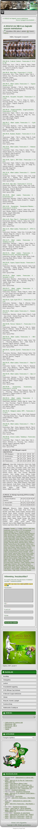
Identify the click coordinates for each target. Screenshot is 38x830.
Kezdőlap (6, 676)
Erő (18, 822)
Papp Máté (25, 561)
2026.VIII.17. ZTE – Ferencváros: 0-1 (21, 785)
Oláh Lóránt (11, 561)
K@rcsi (6, 33)
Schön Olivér (19, 565)
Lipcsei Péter (16, 553)
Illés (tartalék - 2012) (24, 544)
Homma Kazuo (12, 544)
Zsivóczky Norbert (25, 570)
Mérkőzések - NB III (11, 726)
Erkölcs (13, 822)
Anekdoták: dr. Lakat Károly (22, 813)
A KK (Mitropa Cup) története (11, 690)
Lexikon (5, 683)
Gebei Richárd (29, 539)
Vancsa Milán (15, 568)
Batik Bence (15, 533)
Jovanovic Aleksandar (15, 545)
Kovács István (24, 550)
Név (5, 603)
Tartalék (12, 528)
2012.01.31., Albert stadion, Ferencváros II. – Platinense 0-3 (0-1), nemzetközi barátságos (19, 253)
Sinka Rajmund (28, 565)
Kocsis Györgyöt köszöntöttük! (25, 20)
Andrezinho (7, 530)
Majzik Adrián (12, 555)
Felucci (7, 808)
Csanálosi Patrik (20, 536)
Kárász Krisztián (21, 547)
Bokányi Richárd (22, 535)
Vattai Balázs (8, 570)
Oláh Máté (19, 561)
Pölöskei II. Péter (19, 562)
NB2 (27, 558)
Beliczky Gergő (23, 533)
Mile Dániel (7, 556)
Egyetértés (23, 822)
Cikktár (5, 697)
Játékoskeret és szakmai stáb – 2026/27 (19, 778)
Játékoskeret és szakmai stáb (14, 722)
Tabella (7, 729)
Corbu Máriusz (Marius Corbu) (18, 783)
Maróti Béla (29, 555)
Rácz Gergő (21, 564)
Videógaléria (6, 680)
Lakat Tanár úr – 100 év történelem (20, 808)
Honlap (6, 615)
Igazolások (8, 727)
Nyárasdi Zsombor (21, 559)
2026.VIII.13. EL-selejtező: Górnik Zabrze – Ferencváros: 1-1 (20, 794)
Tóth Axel (31, 567)
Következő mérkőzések (18, 790)
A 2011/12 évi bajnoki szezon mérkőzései (16, 18)
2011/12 (25, 528)
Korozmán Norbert (14, 550)
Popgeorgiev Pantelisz (10, 564)
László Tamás (8, 553)
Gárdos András (20, 539)
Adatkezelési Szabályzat (10, 707)
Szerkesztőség (7, 704)
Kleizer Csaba (12, 548)
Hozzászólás (8, 587)
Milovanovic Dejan (16, 556)
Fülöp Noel (12, 539)
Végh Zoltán (16, 570)
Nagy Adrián (21, 558)
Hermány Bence (23, 542)
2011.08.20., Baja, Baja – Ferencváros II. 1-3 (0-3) (17, 72)
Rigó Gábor (11, 565)
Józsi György (27, 545)
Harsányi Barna (13, 542)
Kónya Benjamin (22, 548)
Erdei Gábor (19, 538)
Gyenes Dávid (23, 541)
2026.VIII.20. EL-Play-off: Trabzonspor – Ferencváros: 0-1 (19, 781)
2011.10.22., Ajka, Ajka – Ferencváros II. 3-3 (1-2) (17, 184)
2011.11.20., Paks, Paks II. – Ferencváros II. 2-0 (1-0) (18, 219)
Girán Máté (7, 541)
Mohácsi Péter (27, 556)
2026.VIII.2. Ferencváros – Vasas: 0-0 (21, 816)
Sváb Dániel (7, 567)
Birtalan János (12, 535)
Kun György (19, 796)
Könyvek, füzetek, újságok (11, 700)
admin (7, 780)
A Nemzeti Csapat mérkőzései (12, 693)
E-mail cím (7, 609)
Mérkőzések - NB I (10, 724)
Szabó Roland (16, 567)
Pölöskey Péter (29, 562)
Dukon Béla (11, 538)
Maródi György (21, 555)
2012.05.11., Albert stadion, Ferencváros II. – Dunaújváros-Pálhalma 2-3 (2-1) (19, 399)
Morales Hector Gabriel (10, 558)
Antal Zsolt (14, 530)
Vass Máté (31, 568)
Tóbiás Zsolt (24, 567)
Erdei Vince (27, 538)
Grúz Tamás (14, 541)
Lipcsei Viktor (25, 553)
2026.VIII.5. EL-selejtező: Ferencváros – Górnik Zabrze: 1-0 (19, 810)
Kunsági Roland (12, 552)
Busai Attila (11, 536)
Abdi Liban (31, 528)
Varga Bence (24, 568)
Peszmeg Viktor (8, 562)
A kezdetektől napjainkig (10, 687)
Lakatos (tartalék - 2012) (25, 552)
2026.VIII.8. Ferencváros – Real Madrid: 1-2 (20, 798)
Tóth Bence (7, 568)
